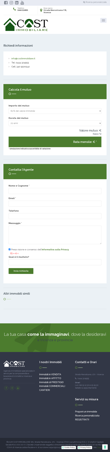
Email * (13, 198)
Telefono (14, 211)
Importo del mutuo (19, 105)
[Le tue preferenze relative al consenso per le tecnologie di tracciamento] (105, 447)
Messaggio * (16, 223)
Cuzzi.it (100, 447)
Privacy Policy (85, 447)
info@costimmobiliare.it (23, 58)
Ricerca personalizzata (96, 2)
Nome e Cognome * (20, 185)
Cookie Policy (69, 447)
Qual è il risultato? (19, 257)
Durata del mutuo (18, 118)
